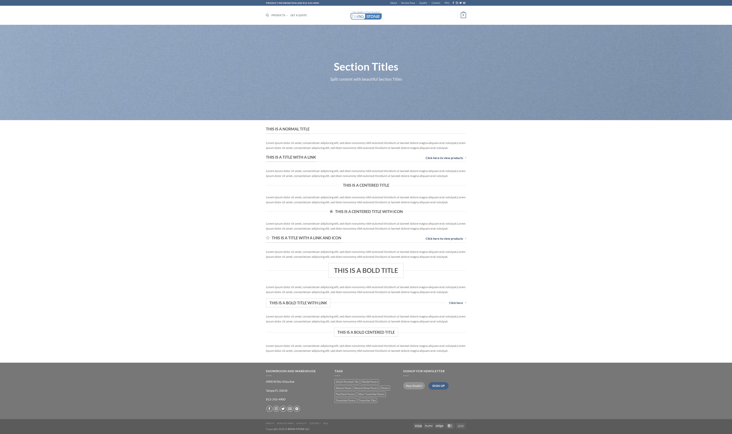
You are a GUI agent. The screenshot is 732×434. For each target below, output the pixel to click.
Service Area (408, 2)
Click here (456, 303)
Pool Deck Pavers (345, 394)
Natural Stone (343, 388)
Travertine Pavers (345, 400)
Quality (423, 2)
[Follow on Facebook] (453, 3)
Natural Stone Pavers (366, 388)
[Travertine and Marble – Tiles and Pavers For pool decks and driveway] (366, 15)
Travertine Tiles (367, 400)
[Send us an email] (464, 3)
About (393, 2)
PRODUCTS (278, 15)
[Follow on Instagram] (457, 3)
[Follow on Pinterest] (297, 409)
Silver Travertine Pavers (371, 394)
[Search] (267, 15)
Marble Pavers (370, 381)
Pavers (385, 388)
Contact (436, 2)
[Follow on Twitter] (460, 3)
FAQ (447, 2)
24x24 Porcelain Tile (347, 381)
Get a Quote (299, 15)
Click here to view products (444, 158)
